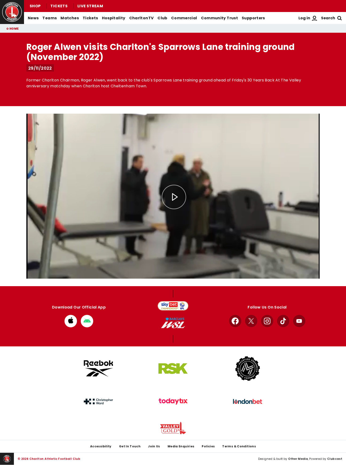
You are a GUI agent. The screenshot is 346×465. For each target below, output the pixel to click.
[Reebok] (98, 368)
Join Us (154, 446)
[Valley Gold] (173, 428)
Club (162, 18)
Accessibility (101, 446)
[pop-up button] (304, 271)
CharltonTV (141, 18)
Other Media (298, 459)
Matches (69, 18)
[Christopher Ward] (98, 401)
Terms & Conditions (239, 446)
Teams (49, 18)
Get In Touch (130, 446)
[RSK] (173, 368)
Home (14, 29)
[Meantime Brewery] (247, 368)
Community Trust (219, 18)
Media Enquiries (181, 446)
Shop (35, 6)
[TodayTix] (173, 401)
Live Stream (90, 6)
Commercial (184, 18)
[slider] (173, 263)
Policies (208, 446)
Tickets (59, 6)
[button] (174, 197)
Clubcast (334, 459)
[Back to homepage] (12, 12)
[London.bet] (247, 401)
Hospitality (113, 18)
